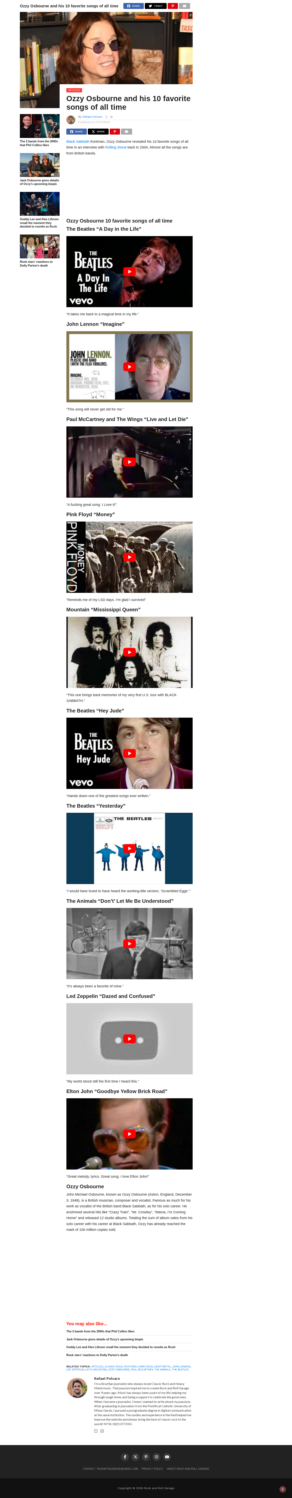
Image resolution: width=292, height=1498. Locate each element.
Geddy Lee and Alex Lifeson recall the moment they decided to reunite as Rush (39, 222)
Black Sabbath (77, 141)
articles (97, 1366)
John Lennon (82, 324)
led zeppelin (75, 1369)
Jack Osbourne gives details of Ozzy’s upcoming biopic (39, 182)
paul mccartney (142, 1369)
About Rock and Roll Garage (188, 1468)
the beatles (180, 1369)
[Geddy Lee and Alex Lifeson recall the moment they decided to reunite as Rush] (40, 214)
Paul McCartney (85, 419)
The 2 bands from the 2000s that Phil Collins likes (39, 143)
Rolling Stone (116, 147)
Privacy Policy (152, 1468)
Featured (130, 1366)
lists (88, 1369)
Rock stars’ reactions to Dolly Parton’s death (36, 263)
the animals (162, 1369)
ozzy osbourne (119, 1369)
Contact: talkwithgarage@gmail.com (110, 1468)
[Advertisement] (129, 188)
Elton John (79, 1091)
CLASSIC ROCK (114, 1366)
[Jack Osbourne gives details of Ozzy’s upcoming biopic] (40, 176)
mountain (100, 1369)
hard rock (145, 1366)
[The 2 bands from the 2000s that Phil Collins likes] (40, 137)
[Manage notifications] (282, 1489)
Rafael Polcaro (93, 116)
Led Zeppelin (82, 996)
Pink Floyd (79, 514)
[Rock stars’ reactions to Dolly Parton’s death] (40, 257)
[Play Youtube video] (129, 271)
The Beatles (80, 229)
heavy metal (162, 1366)
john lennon (181, 1366)
